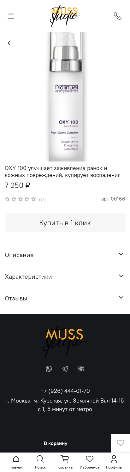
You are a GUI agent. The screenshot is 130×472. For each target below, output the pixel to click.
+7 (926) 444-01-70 (65, 390)
